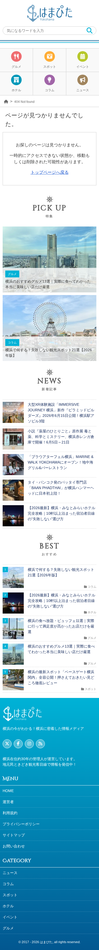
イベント (82, 67)
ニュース (82, 90)
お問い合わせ (14, 846)
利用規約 (10, 813)
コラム (49, 90)
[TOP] (6, 101)
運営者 (8, 802)
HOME (8, 791)
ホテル (16, 90)
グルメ (16, 67)
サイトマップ (14, 835)
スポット (49, 67)
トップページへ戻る (50, 172)
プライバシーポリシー (21, 824)
